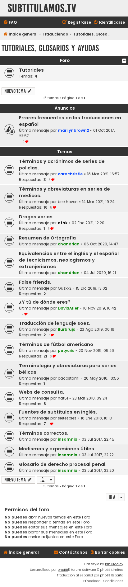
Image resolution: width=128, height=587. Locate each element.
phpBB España (111, 575)
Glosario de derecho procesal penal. (63, 464)
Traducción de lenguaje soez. (54, 323)
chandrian (69, 244)
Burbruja (66, 329)
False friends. (35, 282)
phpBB (62, 569)
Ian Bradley (114, 564)
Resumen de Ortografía (47, 238)
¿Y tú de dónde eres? (45, 302)
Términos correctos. (43, 433)
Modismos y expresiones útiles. (57, 449)
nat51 (63, 398)
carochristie (70, 174)
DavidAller (68, 308)
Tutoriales (31, 70)
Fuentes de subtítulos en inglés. (58, 412)
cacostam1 (69, 378)
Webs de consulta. (41, 392)
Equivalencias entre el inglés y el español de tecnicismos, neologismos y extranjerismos (69, 260)
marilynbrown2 (73, 130)
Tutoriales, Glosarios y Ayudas (50, 48)
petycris (66, 350)
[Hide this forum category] (124, 60)
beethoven (68, 201)
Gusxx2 (64, 288)
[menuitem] (10, 22)
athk (62, 222)
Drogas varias (36, 217)
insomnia (67, 439)
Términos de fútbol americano (56, 344)
